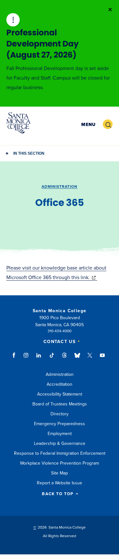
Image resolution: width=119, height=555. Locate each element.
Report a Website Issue (59, 483)
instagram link (26, 358)
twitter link (90, 358)
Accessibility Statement (59, 394)
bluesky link (77, 358)
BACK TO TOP (57, 494)
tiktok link (51, 358)
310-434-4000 (59, 331)
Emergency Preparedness (59, 423)
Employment (60, 433)
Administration (59, 186)
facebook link (16, 358)
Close (110, 9)
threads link (64, 358)
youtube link (102, 358)
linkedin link (38, 358)
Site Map (59, 473)
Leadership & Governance (59, 443)
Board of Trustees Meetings (59, 404)
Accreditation (59, 384)
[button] (88, 125)
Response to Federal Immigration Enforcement (59, 453)
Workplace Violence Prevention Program (59, 463)
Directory (59, 414)
